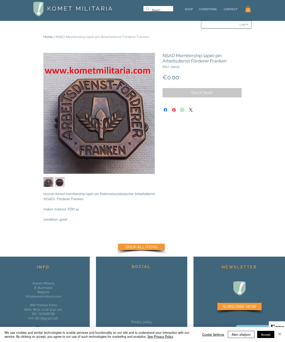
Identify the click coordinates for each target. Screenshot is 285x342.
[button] (248, 8)
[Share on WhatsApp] (182, 110)
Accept (266, 334)
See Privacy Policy (160, 336)
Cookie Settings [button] (213, 334)
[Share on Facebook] (165, 110)
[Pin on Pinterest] (174, 110)
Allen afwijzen (241, 334)
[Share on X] (190, 110)
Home (48, 37)
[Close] (279, 334)
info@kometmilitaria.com (43, 296)
